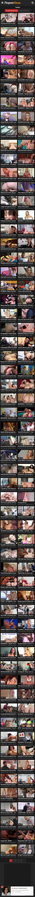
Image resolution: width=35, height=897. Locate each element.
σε (24, 363)
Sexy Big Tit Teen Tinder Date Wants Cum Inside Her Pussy (26, 756)
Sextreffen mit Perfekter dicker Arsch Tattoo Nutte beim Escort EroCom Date (26, 66)
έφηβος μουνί (29, 504)
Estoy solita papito (23, 206)
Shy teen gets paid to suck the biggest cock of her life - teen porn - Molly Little (26, 545)
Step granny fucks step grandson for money (9, 192)
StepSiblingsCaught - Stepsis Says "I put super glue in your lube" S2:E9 (26, 122)
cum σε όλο (21, 687)
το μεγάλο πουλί (12, 67)
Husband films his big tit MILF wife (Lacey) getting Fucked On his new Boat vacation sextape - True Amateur (9, 136)
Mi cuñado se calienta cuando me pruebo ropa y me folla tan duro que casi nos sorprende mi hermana (26, 488)
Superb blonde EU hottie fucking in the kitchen (9, 700)
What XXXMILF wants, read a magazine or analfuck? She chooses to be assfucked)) (9, 178)
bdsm (6, 842)
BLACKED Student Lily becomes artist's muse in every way (9, 784)
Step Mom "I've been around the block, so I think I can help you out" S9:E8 (26, 221)
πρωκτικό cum (22, 53)
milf (19, 81)
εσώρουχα (21, 744)
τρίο (4, 265)
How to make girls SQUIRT (25, 770)
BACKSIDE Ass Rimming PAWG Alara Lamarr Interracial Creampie (9, 150)
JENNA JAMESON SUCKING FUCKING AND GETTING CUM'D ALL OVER (9, 629)
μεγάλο (20, 39)
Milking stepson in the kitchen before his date (26, 305)
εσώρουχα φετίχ (5, 110)
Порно (8, 2)
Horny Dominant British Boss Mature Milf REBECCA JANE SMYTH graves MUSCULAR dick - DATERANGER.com (9, 446)
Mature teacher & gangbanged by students (9, 305)
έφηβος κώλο (5, 222)
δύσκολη (10, 124)
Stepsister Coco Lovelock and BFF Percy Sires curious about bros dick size (26, 263)
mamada (12, 208)
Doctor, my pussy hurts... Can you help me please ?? (9, 37)
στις (19, 575)
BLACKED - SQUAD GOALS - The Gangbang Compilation (26, 94)
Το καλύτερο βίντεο (11, 10)
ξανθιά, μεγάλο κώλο (15, 222)
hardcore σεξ (11, 307)
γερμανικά (25, 67)
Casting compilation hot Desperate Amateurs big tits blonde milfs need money (26, 390)
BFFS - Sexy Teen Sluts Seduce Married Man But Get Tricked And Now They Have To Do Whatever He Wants (26, 728)
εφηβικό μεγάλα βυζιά (7, 363)
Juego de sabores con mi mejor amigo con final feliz (9, 206)
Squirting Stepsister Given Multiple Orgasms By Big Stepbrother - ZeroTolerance (9, 235)
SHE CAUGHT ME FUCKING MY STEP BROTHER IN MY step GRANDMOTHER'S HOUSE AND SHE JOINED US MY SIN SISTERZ (9, 460)
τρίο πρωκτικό (22, 716)
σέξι (14, 250)
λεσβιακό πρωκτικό (6, 730)
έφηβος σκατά (5, 166)
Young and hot (22, 502)
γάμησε (12, 81)
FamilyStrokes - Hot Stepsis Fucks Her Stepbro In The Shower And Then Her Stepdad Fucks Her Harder (9, 164)
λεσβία (3, 391)
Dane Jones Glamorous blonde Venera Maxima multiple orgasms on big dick (26, 37)
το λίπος (15, 180)
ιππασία (7, 391)
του (19, 377)
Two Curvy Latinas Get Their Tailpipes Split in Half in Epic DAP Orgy (9, 502)
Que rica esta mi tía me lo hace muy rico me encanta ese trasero (26, 319)
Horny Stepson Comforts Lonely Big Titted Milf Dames (9, 517)
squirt (2, 377)
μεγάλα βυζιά (27, 222)
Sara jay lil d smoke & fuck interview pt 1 (26, 517)
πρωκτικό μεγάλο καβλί (8, 561)
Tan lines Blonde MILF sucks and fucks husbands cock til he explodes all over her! (26, 686)
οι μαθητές (4, 307)
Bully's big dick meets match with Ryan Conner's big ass (26, 601)
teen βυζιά (4, 25)
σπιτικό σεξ (9, 180)
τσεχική (15, 124)
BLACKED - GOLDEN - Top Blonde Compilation (26, 531)
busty (8, 349)
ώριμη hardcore (5, 81)
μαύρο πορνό (30, 800)
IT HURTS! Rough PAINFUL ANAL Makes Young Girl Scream (9, 559)
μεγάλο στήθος (27, 842)
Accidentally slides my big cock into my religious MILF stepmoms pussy (26, 235)
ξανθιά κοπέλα (22, 138)
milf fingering (21, 152)
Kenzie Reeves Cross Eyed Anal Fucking (9, 66)
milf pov (28, 180)
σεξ (2, 279)
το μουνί (20, 180)
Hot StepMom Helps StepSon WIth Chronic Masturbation (9, 333)
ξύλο (22, 786)
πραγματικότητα (12, 448)
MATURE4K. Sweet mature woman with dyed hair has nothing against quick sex (9, 418)
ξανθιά (20, 25)
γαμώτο (3, 546)
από (24, 800)
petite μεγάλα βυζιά (13, 25)
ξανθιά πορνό (14, 617)
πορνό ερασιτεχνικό (24, 166)
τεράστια (20, 363)
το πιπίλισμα (14, 631)
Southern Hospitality (7, 798)
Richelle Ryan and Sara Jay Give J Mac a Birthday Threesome (26, 657)
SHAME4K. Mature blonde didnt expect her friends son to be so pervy (9, 291)
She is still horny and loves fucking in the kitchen (26, 700)
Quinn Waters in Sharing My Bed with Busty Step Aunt (26, 460)
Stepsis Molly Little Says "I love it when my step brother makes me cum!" (26, 277)
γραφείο (27, 377)
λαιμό (23, 124)
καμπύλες (10, 645)
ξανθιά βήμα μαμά (29, 828)
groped (3, 434)
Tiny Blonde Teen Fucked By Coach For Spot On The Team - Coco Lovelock (9, 23)
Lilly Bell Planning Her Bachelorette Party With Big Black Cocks (9, 376)
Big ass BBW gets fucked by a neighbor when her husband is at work (9, 94)
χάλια (33, 546)
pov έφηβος (4, 321)
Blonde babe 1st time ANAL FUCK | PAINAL (9, 827)
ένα (2, 95)
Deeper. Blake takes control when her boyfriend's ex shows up (9, 587)
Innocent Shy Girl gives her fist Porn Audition (9, 657)
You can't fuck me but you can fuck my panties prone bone (9, 108)
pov (22, 307)
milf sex (23, 81)
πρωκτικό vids (5, 504)
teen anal (13, 39)
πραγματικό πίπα (12, 279)
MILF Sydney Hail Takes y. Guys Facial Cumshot (26, 178)
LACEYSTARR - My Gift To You (26, 812)
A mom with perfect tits (24, 291)
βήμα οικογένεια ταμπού (8, 194)
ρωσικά (8, 293)
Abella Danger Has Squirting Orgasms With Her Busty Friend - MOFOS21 (26, 418)
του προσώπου (24, 349)
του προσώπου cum (12, 95)
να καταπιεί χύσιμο (6, 575)
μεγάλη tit (3, 349)
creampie (16, 152)
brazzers (28, 152)
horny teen (4, 250)
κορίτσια (20, 772)
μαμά (30, 335)
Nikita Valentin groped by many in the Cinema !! (9, 432)
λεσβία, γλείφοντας (6, 406)
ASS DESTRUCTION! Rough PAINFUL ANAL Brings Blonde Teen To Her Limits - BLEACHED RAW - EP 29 (9, 474)
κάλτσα (32, 377)
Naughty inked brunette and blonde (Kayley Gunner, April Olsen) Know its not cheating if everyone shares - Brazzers (9, 263)
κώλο (19, 67)
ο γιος (17, 81)
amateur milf (31, 490)
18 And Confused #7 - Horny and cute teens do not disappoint (26, 432)
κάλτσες (3, 293)
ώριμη (5, 448)
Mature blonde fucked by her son (9, 80)
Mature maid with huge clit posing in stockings (26, 361)
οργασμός (23, 589)
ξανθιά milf (4, 124)
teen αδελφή (28, 265)
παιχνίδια (28, 279)
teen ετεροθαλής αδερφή (8, 814)
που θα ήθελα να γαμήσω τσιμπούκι (11, 335)
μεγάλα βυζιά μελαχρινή (13, 265)
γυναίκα (28, 363)
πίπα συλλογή (26, 95)
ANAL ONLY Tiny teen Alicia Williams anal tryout (26, 249)
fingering (12, 490)
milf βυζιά (4, 645)
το (1, 265)
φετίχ (8, 673)
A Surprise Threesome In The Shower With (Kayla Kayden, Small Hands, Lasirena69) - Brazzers (9, 742)
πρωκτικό (21, 250)
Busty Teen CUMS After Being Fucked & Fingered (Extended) (9, 361)
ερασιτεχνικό (28, 856)
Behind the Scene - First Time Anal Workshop (9, 728)
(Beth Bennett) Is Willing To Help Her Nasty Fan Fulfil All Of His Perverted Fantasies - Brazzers (26, 150)
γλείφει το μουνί (9, 53)
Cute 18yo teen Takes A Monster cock (26, 559)
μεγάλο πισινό (28, 110)
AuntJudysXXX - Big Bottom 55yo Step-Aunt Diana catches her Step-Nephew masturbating (26, 827)
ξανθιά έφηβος (14, 166)
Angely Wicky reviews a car (9, 122)
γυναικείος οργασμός (13, 687)
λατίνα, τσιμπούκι (27, 321)
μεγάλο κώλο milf (14, 138)
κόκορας (20, 236)
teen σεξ (9, 250)
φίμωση (32, 448)
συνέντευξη (11, 716)
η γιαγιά (29, 814)
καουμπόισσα (9, 420)
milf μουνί (3, 518)
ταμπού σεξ (29, 645)
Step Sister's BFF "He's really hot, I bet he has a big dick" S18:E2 (26, 841)
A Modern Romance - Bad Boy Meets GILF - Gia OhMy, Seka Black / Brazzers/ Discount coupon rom (26, 784)
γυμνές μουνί (27, 236)
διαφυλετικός (26, 25)
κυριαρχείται (13, 842)
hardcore (26, 476)
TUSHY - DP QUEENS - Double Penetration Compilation (9, 601)
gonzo (30, 67)
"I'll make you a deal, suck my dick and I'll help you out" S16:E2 (9, 51)
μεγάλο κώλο (22, 645)
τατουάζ (30, 518)
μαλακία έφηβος (5, 617)
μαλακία (20, 222)
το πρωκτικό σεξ (23, 462)
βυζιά (7, 758)
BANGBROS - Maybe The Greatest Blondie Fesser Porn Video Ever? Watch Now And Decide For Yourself (9, 643)
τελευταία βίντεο (24, 10)
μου (19, 490)
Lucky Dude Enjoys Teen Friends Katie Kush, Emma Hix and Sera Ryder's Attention (9, 404)
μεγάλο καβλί (26, 391)
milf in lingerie (30, 631)
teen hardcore (16, 575)
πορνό (20, 293)
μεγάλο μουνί (4, 138)
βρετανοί (12, 673)
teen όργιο (21, 730)
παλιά (12, 293)
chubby (27, 335)
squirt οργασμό (11, 236)
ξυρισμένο (28, 124)
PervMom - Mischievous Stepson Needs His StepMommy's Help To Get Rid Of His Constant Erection (26, 629)
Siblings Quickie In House (8, 221)
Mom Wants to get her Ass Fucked (9, 756)
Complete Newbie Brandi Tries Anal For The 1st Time (9, 714)
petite (26, 250)
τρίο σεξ (3, 673)
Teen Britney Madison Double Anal (9, 573)
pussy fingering (5, 490)
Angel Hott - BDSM (6, 841)
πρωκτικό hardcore (6, 828)
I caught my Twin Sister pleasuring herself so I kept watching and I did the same (9, 488)
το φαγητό (7, 856)
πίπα (2, 53)
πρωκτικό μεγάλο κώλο (7, 476)
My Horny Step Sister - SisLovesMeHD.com (9, 812)
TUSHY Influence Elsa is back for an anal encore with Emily (9, 390)
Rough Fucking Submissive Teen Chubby (26, 855)
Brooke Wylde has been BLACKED (26, 446)
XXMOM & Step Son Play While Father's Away (26, 333)
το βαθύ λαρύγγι (15, 391)
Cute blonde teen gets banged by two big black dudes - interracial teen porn (26, 798)
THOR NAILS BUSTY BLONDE (9, 347)
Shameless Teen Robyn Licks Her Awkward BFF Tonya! (26, 474)
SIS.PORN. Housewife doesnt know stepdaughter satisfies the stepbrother (9, 615)
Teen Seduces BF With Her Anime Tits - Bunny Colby (26, 192)
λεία (19, 406)
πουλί (24, 39)
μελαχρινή (16, 730)
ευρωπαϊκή (12, 659)
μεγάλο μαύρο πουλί (10, 377)
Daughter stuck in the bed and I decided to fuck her (9, 545)
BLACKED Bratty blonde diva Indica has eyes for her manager (9, 686)
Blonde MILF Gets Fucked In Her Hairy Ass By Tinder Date (26, 80)
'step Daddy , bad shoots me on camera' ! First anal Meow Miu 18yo (26, 51)
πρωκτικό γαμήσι (16, 532)
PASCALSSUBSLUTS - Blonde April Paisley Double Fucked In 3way (9, 672)
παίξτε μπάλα (15, 786)
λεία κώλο (21, 110)
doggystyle (21, 335)
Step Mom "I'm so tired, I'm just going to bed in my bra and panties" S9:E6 (26, 742)
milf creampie (22, 631)
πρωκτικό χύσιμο (6, 532)
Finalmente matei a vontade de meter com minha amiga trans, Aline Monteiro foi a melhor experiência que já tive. (9, 319)
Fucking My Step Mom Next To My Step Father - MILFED (26, 587)
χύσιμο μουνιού (5, 39)
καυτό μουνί (21, 504)
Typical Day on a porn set (25, 573)
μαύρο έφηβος (29, 561)
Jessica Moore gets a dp (25, 347)
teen (2, 67)
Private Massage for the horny (26, 164)
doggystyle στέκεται (16, 589)
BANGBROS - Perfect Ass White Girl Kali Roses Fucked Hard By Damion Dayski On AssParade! (26, 404)
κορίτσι (15, 856)
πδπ (12, 856)
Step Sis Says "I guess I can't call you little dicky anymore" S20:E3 (26, 136)
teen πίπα (21, 617)
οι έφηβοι (6, 208)
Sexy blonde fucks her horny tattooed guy (9, 249)
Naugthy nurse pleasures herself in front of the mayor (26, 376)
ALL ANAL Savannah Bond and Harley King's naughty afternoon (26, 714)
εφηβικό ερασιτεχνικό (7, 462)
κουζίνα (20, 701)
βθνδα (31, 406)
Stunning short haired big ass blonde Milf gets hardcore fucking (9, 770)
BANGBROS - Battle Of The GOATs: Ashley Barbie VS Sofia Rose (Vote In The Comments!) (26, 108)
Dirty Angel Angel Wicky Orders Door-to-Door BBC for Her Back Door (26, 23)
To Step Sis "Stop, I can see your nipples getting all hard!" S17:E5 (26, 672)
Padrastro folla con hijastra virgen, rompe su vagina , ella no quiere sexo (9, 277)
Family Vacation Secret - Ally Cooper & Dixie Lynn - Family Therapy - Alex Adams (26, 643)
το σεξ (2, 420)
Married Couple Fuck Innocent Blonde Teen (9, 855)
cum (4, 95)
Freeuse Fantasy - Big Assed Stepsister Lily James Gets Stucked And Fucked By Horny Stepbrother (26, 615)
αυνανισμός (4, 716)
